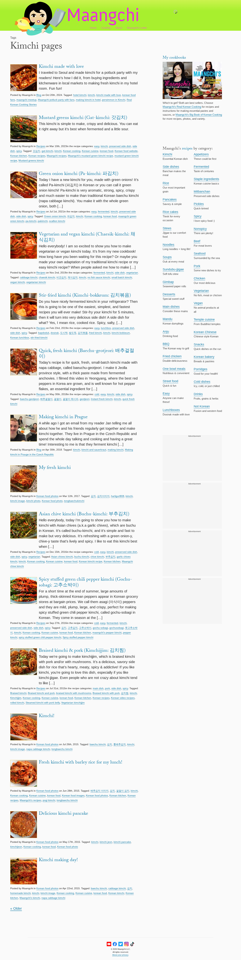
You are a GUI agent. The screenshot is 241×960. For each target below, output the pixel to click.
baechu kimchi (98, 744)
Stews (167, 228)
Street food (170, 381)
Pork (197, 266)
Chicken (199, 278)
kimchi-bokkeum (121, 332)
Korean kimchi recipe (90, 561)
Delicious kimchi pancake (63, 814)
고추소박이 (85, 627)
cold (97, 394)
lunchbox (106, 328)
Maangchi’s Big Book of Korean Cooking (199, 114)
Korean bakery (204, 357)
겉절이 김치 (122, 790)
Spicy (197, 216)
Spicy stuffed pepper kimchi (78, 637)
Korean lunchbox (19, 337)
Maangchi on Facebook (115, 944)
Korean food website (126, 151)
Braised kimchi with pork (106, 693)
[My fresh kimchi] (23, 479)
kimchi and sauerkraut (94, 449)
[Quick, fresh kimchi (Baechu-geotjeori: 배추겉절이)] (23, 370)
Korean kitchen (18, 155)
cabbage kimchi (28, 277)
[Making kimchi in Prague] (23, 431)
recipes (187, 149)
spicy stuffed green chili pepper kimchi (40, 637)
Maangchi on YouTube (109, 944)
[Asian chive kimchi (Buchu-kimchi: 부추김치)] (23, 530)
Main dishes (171, 306)
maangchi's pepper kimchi (107, 632)
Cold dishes (202, 381)
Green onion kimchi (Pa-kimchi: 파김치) (78, 174)
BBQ (166, 344)
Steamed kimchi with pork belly (43, 702)
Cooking (106, 27)
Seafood (200, 253)
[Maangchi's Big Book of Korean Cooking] (207, 81)
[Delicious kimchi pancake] (23, 825)
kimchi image (17, 500)
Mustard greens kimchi (31, 160)
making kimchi (115, 449)
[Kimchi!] (23, 728)
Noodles (168, 244)
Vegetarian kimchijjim (73, 702)
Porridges (200, 369)
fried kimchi (95, 332)
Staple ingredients (206, 179)
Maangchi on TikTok (132, 944)
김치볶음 (83, 332)
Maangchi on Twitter (120, 944)
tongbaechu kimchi (62, 749)
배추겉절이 (46, 399)
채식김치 (73, 277)
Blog (38, 95)
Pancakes (170, 199)
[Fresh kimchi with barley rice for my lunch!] (23, 774)
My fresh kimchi (55, 468)
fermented (103, 211)
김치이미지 (103, 496)
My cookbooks (174, 58)
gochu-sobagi (100, 627)
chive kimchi (97, 556)
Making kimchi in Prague (63, 417)
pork (107, 688)
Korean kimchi (116, 893)
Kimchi (167, 154)
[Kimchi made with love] (23, 78)
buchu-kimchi (81, 556)
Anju (166, 331)
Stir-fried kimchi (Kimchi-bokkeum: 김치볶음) (85, 296)
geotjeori (84, 399)
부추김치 (110, 556)
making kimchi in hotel (88, 99)
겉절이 (57, 399)
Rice (166, 183)
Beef (197, 241)
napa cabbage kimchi (38, 749)
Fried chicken (172, 356)
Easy (166, 393)
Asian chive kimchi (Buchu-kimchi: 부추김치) (84, 515)
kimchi (91, 95)
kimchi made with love (108, 95)
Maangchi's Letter (137, 27)
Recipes (40, 146)
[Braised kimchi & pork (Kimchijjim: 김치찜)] (23, 667)
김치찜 (124, 693)
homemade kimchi (20, 893)
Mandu (167, 319)
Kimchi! (46, 716)
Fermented (201, 166)
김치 (93, 496)
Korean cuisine (90, 151)
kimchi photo (33, 500)
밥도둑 (72, 332)
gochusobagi (116, 627)
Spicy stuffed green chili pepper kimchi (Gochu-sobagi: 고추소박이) (85, 583)
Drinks (198, 394)
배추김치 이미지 (100, 790)
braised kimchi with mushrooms (73, 693)
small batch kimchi (122, 277)
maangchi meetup (26, 99)
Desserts (169, 294)
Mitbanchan (202, 191)
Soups (167, 257)
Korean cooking (71, 151)
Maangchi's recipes (30, 800)
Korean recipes (36, 155)
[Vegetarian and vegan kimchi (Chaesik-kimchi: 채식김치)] (23, 251)
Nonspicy (200, 229)
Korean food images (73, 795)
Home (93, 27)
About (119, 27)
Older (16, 908)
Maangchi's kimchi (30, 897)
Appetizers (201, 154)
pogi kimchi (49, 800)
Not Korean (202, 406)
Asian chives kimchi (62, 556)
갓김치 (36, 151)
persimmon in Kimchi (113, 99)
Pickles (199, 204)
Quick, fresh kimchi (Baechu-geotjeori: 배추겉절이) (86, 354)
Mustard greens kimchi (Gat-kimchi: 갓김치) (83, 118)
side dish (21, 216)
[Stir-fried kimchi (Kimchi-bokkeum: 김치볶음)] (23, 309)
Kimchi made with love (61, 67)
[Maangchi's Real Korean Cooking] (177, 81)
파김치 (71, 216)
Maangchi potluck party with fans (56, 99)
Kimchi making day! (58, 860)
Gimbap (168, 282)
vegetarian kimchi (36, 282)
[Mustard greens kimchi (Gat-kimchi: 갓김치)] (23, 129)
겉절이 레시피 (70, 399)
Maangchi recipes (57, 155)
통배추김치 (119, 744)
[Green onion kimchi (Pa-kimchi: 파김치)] (23, 190)
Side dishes (171, 166)
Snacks (199, 344)
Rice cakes (170, 212)
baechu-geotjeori (29, 399)
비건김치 (61, 277)
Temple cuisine (204, 319)
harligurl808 (117, 496)
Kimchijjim (15, 697)
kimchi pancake (122, 841)
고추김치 (73, 627)
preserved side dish (120, 146)
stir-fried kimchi (39, 337)
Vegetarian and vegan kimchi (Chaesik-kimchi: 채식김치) (87, 238)
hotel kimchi (79, 95)
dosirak (55, 332)
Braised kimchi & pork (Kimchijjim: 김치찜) (82, 651)
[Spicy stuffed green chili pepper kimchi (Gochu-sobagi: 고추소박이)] (23, 598)
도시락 (64, 332)
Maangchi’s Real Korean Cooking (182, 106)
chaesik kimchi (47, 277)
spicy (19, 151)
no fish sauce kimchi (99, 277)
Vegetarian (201, 291)
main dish (98, 688)
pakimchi (43, 221)
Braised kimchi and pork (41, 693)
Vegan (198, 303)
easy (96, 146)
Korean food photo (52, 500)
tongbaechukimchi (74, 500)
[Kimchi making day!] (23, 872)
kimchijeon (16, 846)
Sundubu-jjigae (173, 269)
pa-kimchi (31, 221)
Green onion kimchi (55, 216)
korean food (106, 151)
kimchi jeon (106, 841)
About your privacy (120, 955)
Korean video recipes (123, 697)
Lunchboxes (171, 410)
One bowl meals (174, 369)
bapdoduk (43, 332)
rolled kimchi (17, 702)
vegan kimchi (17, 282)
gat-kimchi (47, 151)
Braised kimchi (18, 693)
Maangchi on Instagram (126, 944)
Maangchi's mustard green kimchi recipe (90, 155)
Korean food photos (47, 496)
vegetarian (132, 272)
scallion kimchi (57, 221)
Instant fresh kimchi (102, 399)
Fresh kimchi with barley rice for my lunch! (80, 763)
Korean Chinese (205, 332)
